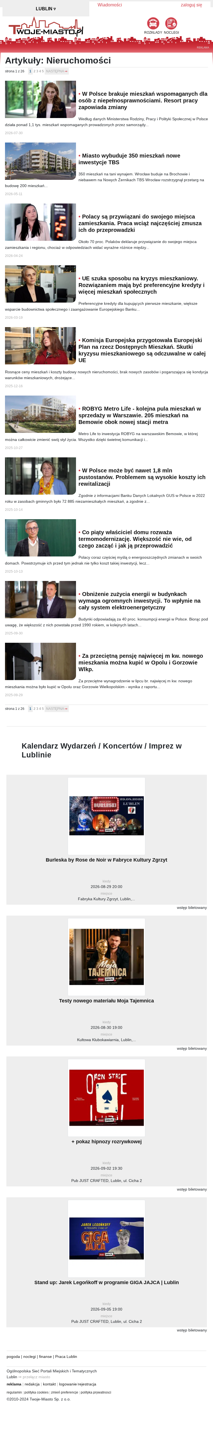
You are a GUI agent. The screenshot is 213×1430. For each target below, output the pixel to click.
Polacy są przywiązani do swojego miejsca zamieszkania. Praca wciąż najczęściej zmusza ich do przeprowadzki (140, 223)
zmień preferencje (64, 1392)
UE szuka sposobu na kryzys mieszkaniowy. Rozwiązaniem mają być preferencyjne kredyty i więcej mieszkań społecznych (141, 285)
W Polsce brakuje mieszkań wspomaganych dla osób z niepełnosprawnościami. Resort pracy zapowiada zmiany (142, 100)
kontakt (49, 1384)
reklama (14, 1384)
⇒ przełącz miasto (34, 1377)
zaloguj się (191, 5)
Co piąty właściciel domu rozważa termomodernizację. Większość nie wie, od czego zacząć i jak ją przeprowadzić (135, 539)
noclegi (29, 1356)
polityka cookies (36, 1392)
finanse (45, 1356)
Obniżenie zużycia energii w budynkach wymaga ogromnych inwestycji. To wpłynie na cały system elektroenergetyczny (139, 600)
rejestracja (87, 1384)
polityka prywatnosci (96, 1392)
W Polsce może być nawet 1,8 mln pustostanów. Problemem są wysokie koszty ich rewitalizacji (142, 477)
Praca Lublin (66, 1356)
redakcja (32, 1384)
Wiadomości (110, 5)
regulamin (14, 1392)
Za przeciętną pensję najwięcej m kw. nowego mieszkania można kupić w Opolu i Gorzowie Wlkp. (140, 662)
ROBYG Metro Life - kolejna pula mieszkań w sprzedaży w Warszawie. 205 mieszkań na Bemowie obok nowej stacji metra (139, 415)
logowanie (68, 1384)
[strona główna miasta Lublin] (46, 26)
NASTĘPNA (55, 71)
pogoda (13, 1356)
